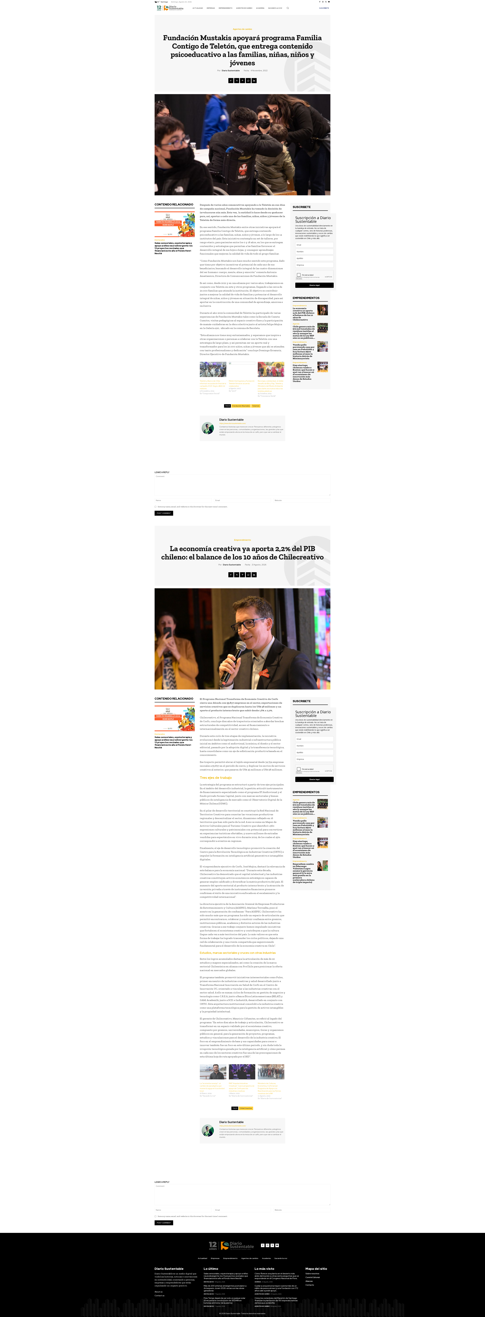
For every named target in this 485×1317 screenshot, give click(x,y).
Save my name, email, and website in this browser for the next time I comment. (192, 507)
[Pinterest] (242, 80)
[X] (325, 1)
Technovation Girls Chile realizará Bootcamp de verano (288, 458)
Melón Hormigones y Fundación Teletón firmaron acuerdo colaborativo (241, 383)
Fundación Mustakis (241, 406)
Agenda (296, 324)
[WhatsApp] (248, 80)
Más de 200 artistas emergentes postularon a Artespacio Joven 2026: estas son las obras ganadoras (225, 1288)
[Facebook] (319, 1)
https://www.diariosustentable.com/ (232, 423)
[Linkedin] (254, 80)
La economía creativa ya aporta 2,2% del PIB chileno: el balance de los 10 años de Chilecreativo (303, 314)
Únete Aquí (314, 285)
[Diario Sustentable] (209, 428)
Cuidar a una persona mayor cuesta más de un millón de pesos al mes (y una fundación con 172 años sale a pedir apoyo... (276, 1288)
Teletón (255, 406)
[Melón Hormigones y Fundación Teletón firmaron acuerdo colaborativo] (242, 369)
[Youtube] (328, 1)
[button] (288, 8)
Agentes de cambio (242, 29)
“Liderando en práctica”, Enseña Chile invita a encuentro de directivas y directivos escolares (197, 458)
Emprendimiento (300, 305)
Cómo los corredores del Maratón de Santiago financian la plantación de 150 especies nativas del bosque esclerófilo (276, 1300)
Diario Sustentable (231, 70)
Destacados (160, 240)
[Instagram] (322, 1)
